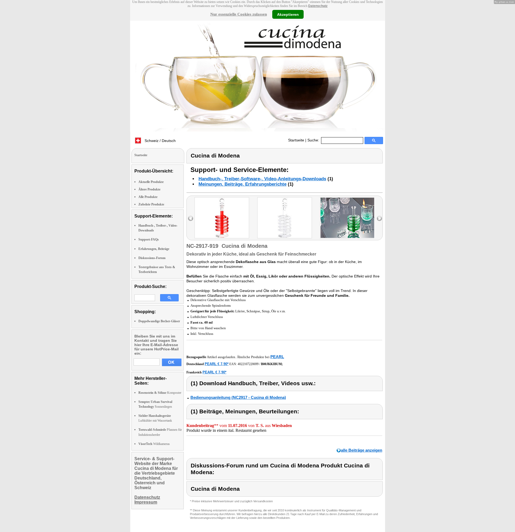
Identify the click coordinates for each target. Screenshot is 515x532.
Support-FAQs (148, 239)
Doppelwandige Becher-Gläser (159, 321)
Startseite (296, 140)
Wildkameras (154, 444)
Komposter (159, 393)
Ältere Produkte (149, 189)
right (379, 218)
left (190, 218)
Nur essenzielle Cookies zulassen (238, 14)
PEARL (277, 356)
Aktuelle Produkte (151, 182)
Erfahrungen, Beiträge (153, 249)
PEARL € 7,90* (217, 364)
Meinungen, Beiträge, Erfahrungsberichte (242, 184)
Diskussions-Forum (151, 258)
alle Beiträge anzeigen (361, 450)
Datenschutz (318, 6)
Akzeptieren (288, 14)
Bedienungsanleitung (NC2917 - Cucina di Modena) (238, 397)
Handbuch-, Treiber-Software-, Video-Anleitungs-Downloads (262, 178)
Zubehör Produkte (151, 204)
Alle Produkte (147, 197)
